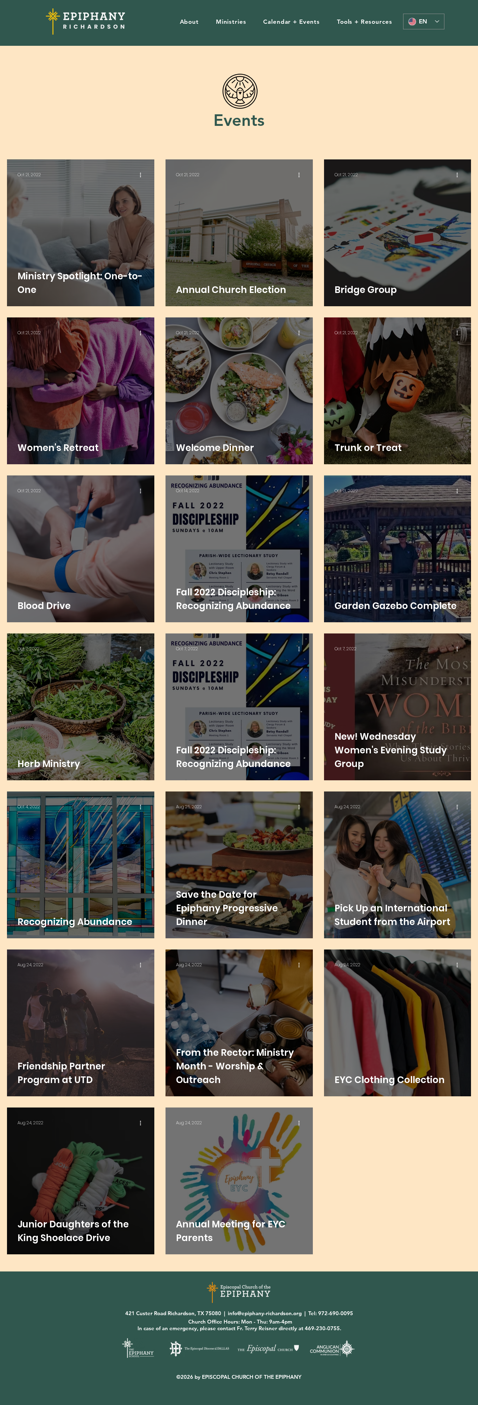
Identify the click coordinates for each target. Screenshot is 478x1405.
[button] (189, 22)
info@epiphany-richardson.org (265, 1313)
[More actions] (143, 175)
